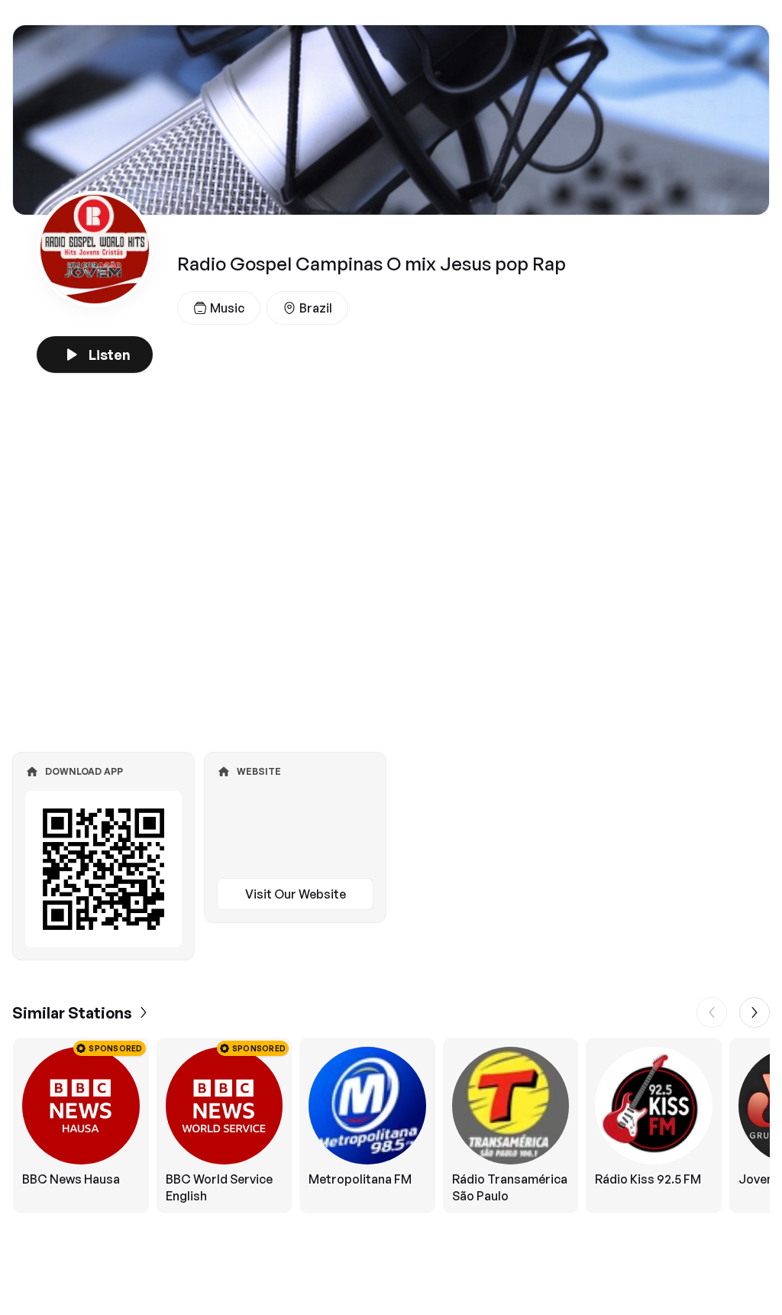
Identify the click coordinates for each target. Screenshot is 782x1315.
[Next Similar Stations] (754, 1012)
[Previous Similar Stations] (711, 1012)
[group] (391, 1125)
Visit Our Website (295, 894)
